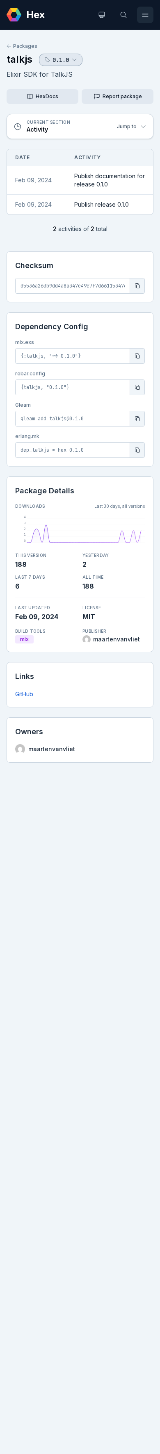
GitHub (24, 694)
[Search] (123, 15)
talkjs (19, 59)
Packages (25, 46)
